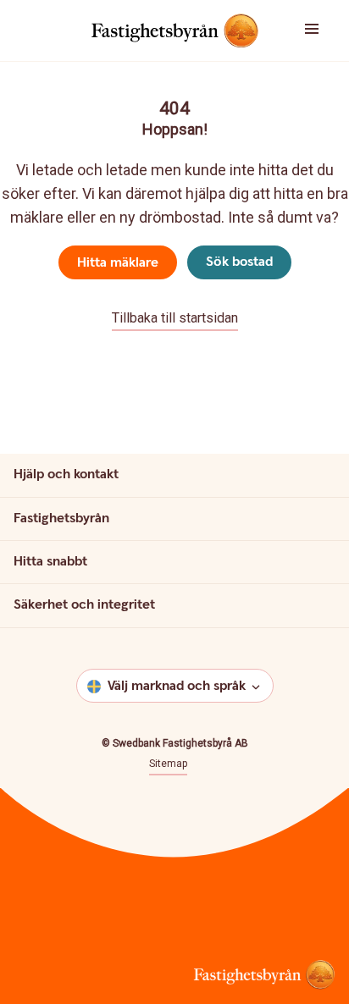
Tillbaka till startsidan (175, 318)
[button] (320, 30)
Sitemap (168, 764)
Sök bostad (239, 262)
